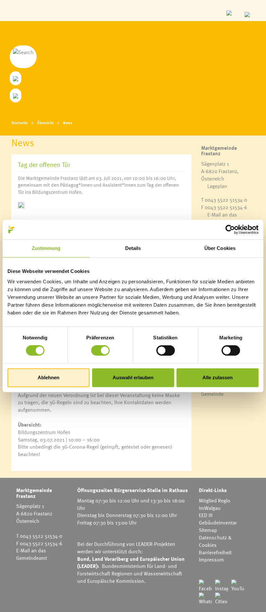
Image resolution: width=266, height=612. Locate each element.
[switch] (100, 350)
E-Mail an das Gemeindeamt (219, 218)
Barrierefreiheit (215, 552)
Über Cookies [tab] (220, 248)
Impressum (211, 559)
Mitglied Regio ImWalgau (214, 504)
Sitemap (208, 530)
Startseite (19, 122)
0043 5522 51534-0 (226, 200)
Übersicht (45, 122)
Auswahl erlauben (133, 377)
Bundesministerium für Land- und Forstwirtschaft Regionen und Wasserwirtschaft (129, 569)
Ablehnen (48, 377)
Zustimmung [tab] (46, 248)
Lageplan (217, 186)
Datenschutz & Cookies (215, 541)
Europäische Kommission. (116, 581)
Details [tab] (133, 248)
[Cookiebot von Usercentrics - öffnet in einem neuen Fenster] (230, 229)
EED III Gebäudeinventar (218, 518)
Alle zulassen (217, 377)
